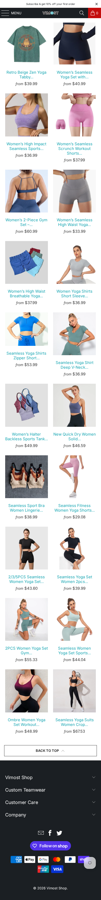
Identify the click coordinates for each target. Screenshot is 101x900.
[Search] (82, 13)
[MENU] (2, 13)
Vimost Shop (57, 888)
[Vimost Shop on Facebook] (50, 833)
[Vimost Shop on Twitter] (59, 833)
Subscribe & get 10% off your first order (50, 3)
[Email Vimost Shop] (41, 833)
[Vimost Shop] (50, 13)
